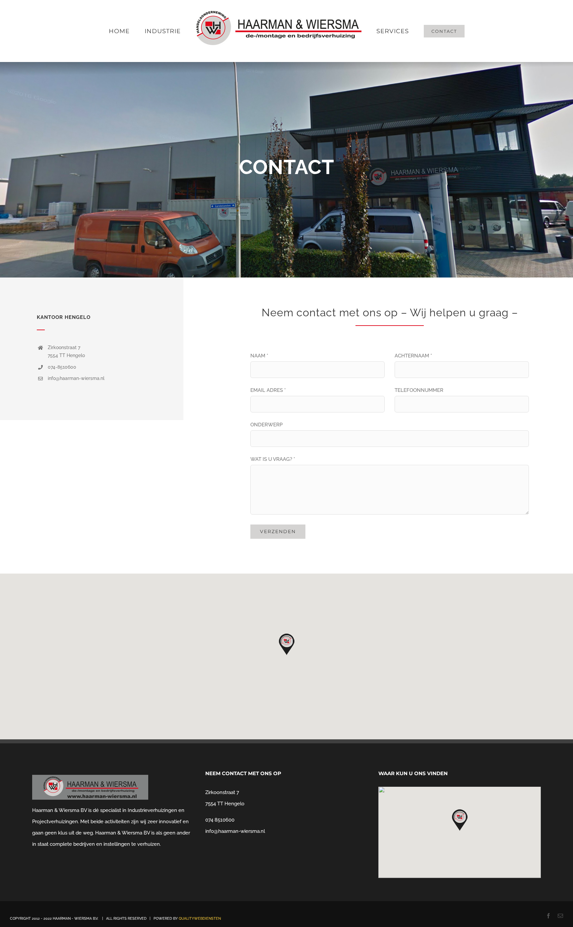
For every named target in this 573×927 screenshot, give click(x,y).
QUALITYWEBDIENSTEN (200, 918)
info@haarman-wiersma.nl (235, 831)
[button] (286, 644)
